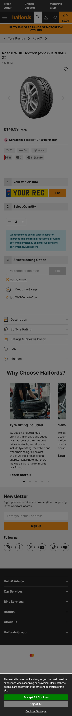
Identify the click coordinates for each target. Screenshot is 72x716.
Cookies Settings (36, 711)
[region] (36, 694)
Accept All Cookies (36, 697)
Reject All (36, 704)
